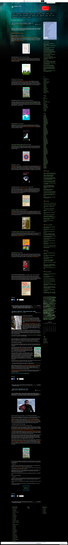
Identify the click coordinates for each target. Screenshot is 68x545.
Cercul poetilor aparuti (25, 13)
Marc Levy (45, 307)
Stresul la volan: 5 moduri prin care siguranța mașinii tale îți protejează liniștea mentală (50, 181)
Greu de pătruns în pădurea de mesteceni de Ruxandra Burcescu (50, 274)
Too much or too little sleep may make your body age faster (49, 241)
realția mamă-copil (30, 307)
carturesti (54, 297)
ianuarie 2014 (45, 130)
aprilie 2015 (45, 117)
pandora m (50, 308)
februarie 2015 (45, 119)
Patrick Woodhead (24, 501)
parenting (44, 309)
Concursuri (31, 13)
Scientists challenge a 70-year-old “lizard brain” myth (49, 229)
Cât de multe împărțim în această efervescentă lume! (48, 258)
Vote (45, 37)
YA (53, 319)
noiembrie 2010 (45, 161)
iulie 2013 (44, 135)
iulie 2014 (44, 125)
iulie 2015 (44, 115)
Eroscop (51, 13)
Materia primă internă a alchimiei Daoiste (49, 214)
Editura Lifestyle (50, 300)
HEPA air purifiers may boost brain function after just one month (49, 227)
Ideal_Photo (45, 109)
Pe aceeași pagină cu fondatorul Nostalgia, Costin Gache (49, 290)
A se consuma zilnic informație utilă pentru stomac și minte (49, 255)
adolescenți (50, 296)
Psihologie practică (51, 312)
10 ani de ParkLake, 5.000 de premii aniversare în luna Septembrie (48, 190)
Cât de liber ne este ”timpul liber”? (48, 56)
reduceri (47, 314)
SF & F (20, 17)
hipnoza (44, 305)
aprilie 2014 (45, 127)
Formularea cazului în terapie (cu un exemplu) (50, 204)
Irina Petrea (45, 108)
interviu (48, 305)
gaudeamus (54, 303)
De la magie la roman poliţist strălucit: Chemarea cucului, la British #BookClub (48, 65)
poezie (53, 309)
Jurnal (37, 15)
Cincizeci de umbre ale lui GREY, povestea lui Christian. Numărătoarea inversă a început (49, 61)
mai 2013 (44, 136)
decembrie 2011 (45, 150)
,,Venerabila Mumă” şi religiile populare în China (49, 206)
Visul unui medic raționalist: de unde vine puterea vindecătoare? (48, 48)
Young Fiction (29, 17)
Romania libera (45, 315)
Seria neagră (45, 317)
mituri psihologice (15, 306)
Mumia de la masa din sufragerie (50, 307)
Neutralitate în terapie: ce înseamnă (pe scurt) (50, 203)
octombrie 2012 (45, 142)
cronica (47, 299)
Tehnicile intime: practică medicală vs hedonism (49, 210)
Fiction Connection (25, 15)
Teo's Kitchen (15, 538)
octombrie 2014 (45, 122)
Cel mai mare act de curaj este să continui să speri (50, 262)
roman (50, 314)
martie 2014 (45, 128)
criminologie (20, 305)
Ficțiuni (20, 15)
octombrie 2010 (45, 162)
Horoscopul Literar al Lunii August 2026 (49, 278)
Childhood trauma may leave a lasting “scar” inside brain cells (49, 243)
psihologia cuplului (54, 311)
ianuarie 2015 (45, 120)
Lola (44, 99)
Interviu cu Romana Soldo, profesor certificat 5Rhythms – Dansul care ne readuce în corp (50, 173)
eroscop (51, 301)
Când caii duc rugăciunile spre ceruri (20, 389)
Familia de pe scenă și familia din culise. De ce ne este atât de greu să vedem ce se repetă (49, 195)
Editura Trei (17, 6)
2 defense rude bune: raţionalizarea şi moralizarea (49, 221)
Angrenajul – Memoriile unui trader (17, 209)
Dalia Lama (17, 501)
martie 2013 (45, 138)
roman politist (51, 315)
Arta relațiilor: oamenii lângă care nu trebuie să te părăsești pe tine (49, 197)
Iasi (45, 305)
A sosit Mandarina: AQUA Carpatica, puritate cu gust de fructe (50, 183)
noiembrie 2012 (45, 141)
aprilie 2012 (45, 147)
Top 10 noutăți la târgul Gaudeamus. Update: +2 (22, 23)
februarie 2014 (45, 129)
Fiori (29, 15)
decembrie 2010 (45, 160)
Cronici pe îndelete (48, 271)
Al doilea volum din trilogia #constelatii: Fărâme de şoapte (48, 44)
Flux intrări (44, 340)
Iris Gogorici (45, 80)
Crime (35, 13)
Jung (44, 306)
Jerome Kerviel (27, 305)
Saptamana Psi (49, 316)
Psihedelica (45, 85)
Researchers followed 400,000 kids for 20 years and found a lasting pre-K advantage (49, 234)
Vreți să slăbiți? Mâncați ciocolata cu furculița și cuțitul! (49, 46)
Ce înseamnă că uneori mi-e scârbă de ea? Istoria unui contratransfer (49, 55)
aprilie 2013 (45, 137)
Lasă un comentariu (24, 312)
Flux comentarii (45, 341)
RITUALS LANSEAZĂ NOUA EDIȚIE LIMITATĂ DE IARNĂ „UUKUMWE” (49, 176)
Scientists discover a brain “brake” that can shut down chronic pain (49, 239)
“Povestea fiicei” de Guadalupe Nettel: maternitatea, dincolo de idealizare (49, 260)
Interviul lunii (33, 15)
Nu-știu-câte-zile (14, 252)
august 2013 (45, 134)
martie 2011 (45, 158)
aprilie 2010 (45, 167)
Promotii (53, 15)
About (29, 508)
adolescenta (47, 296)
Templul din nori (26, 373)
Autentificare (45, 339)
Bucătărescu (45, 105)
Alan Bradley (53, 296)
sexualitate (48, 317)
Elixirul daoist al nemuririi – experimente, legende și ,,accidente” (49, 219)
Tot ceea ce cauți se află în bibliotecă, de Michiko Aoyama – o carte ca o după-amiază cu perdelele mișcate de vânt (50, 265)
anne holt (44, 297)
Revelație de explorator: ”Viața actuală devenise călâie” (24, 311)
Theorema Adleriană (46, 91)
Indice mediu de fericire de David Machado (49, 281)
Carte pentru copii (18, 13)
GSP (54, 304)
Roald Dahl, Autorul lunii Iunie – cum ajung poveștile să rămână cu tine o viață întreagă (49, 292)
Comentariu (38, 305)
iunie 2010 (44, 165)
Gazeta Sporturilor (46, 304)
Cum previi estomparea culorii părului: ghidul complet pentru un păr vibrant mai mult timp (49, 192)
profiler (24, 306)
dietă (52, 299)
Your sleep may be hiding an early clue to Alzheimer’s (49, 232)
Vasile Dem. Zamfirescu (48, 319)
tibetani (20, 502)
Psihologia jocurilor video (21, 307)
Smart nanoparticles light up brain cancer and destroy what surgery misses (50, 236)
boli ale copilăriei (16, 305)
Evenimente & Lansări (15, 15)
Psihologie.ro (45, 87)
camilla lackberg (48, 297)
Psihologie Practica (14, 17)
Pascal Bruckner (49, 309)
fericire (53, 302)
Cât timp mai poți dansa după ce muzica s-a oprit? (49, 268)
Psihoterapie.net (45, 88)
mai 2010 (44, 166)
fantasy (47, 302)
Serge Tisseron (54, 316)
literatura (54, 306)
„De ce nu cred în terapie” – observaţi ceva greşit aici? (49, 212)
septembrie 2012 (45, 143)
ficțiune (21, 501)
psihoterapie (46, 313)
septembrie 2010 (45, 163)
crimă (45, 299)
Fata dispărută (50, 302)
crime (44, 299)
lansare (48, 306)
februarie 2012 (45, 149)
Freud (50, 303)
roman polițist (44, 316)
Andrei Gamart (45, 98)
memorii (31, 305)
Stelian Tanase (53, 317)
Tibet (18, 385)
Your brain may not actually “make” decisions (50, 245)
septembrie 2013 (45, 133)
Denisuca (14, 513)
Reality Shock (52, 313)
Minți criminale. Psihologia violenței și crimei (18, 144)
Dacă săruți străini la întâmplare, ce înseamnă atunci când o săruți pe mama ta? (49, 216)
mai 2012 (44, 146)
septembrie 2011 (45, 153)
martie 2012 (45, 148)
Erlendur (24, 305)
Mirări (50, 15)
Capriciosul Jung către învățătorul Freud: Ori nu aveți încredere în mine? (49, 71)
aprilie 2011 (44, 157)
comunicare (53, 298)
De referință (43, 13)
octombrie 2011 (45, 152)
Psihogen (44, 86)
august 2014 (45, 124)
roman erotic (53, 314)
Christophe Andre (49, 298)
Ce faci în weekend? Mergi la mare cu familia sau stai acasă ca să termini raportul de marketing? (49, 58)
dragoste (46, 300)
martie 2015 (45, 118)
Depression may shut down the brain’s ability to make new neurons (50, 247)
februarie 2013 (45, 139)
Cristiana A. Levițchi (46, 79)
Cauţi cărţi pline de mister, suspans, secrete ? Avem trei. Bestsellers (49, 63)
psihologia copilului (27, 306)
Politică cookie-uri (38, 543)
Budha (15, 501)
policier (45, 310)
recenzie (44, 314)
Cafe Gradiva (45, 78)
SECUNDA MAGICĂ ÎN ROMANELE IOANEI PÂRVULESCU (50, 284)
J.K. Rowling (53, 305)
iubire (50, 305)
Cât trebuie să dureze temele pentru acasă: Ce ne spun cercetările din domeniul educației (49, 52)
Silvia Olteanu (45, 106)
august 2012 (45, 144)
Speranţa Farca (45, 90)
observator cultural (45, 308)
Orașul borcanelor (14, 123)
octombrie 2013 (45, 132)
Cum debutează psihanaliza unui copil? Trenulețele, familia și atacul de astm (48, 50)
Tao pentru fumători (46, 60)
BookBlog (46, 250)
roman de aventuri (29, 501)
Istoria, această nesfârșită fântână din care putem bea (49, 253)
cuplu (50, 299)
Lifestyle (47, 15)
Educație (47, 13)
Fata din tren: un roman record (47, 53)
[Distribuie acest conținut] (44, 170)
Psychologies (45, 89)
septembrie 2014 (45, 123)
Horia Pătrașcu (45, 104)
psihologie (26, 307)
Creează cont (45, 338)
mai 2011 (44, 156)
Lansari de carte (42, 15)
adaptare (44, 296)
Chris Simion (44, 298)
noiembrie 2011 (45, 151)
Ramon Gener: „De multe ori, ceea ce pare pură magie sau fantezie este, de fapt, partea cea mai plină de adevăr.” (50, 287)
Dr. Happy (44, 110)
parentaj (54, 308)
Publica (44, 97)
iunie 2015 (44, 116)
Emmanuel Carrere (47, 301)
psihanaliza (50, 310)
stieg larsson (45, 318)
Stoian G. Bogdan (45, 107)
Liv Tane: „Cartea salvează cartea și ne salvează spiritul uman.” (49, 276)
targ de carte (50, 318)
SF (50, 317)
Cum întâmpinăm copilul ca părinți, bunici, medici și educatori (21, 231)
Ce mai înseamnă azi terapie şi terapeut (49, 208)
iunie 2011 (44, 155)
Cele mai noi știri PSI (48, 224)
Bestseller (13, 13)
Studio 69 (13, 164)
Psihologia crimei (15, 307)
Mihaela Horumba (15, 524)
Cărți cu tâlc (38, 13)
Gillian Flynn (52, 304)
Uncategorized (24, 17)
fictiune (45, 303)
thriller (53, 318)
